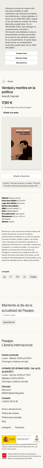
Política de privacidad (11, 417)
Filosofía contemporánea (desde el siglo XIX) (20, 186)
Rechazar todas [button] (21, 58)
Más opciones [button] (21, 63)
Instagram (6, 427)
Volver (10, 81)
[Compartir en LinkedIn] (25, 277)
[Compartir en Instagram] (5, 277)
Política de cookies (10, 413)
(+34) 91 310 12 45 (10, 401)
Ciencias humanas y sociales (21, 183)
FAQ (4, 421)
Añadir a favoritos (21, 176)
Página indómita (15, 198)
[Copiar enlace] (33, 277)
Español (6, 183)
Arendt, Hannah (10, 96)
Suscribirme (8, 322)
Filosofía (37, 183)
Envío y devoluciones (11, 409)
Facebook (19, 427)
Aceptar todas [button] (21, 53)
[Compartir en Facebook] (18, 277)
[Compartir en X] (11, 277)
